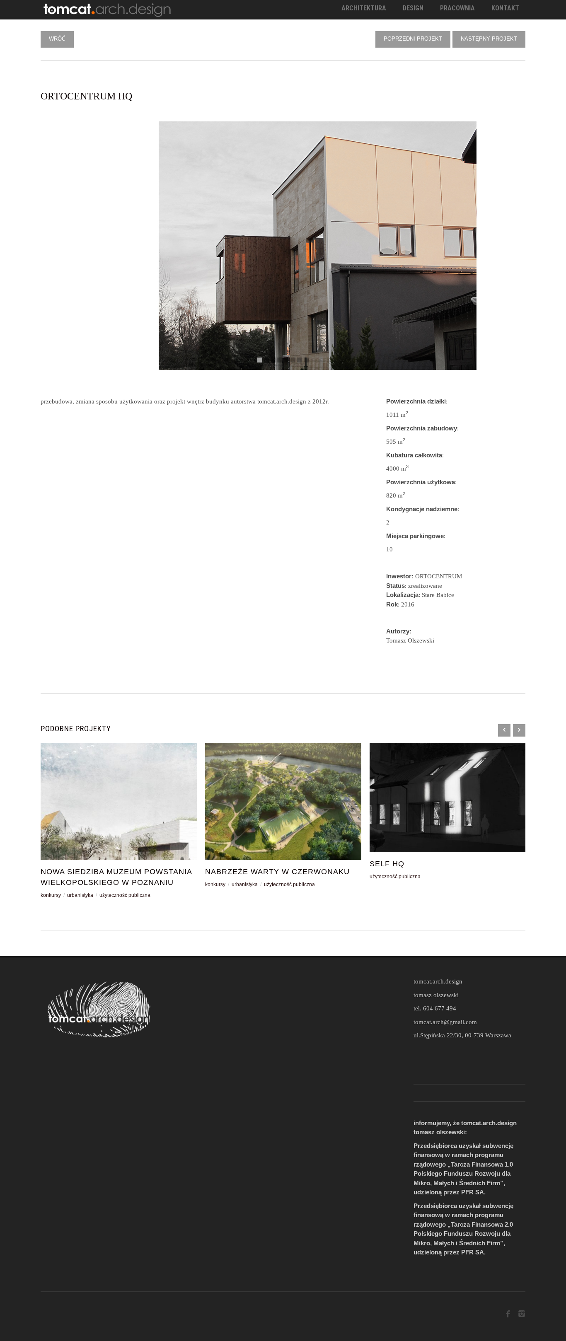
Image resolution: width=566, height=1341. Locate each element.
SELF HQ (387, 864)
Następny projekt (489, 39)
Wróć (57, 39)
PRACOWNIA (457, 8)
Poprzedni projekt (413, 39)
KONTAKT (505, 8)
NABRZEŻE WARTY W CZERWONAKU (277, 871)
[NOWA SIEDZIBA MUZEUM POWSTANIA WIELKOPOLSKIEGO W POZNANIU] (119, 801)
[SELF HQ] (448, 797)
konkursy (51, 895)
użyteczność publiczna (124, 895)
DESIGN (413, 8)
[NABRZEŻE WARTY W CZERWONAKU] (283, 801)
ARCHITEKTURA (363, 8)
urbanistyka (80, 895)
